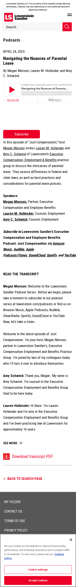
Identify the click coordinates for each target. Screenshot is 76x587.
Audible (19, 249)
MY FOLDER (12, 502)
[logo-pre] (19, 17)
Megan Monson (18, 71)
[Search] (67, 26)
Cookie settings (38, 569)
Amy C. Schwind (14, 154)
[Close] (71, 539)
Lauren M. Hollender (44, 71)
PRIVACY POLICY (16, 530)
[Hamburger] (69, 15)
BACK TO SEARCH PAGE (24, 478)
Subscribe (21, 134)
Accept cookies (38, 580)
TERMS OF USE (14, 521)
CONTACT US (13, 511)
